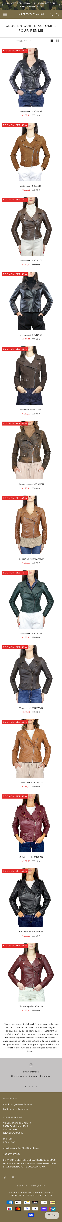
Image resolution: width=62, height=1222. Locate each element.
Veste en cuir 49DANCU (31, 782)
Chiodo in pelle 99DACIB (31, 857)
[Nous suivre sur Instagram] (13, 1177)
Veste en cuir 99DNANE (31, 111)
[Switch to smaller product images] (57, 41)
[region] (31, 1072)
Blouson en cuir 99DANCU (31, 558)
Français (36, 1186)
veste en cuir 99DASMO (31, 409)
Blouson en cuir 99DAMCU (31, 484)
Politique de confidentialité (15, 1109)
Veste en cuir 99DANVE (31, 633)
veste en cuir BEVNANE (31, 335)
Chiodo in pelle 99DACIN (31, 931)
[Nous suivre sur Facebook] (4, 1177)
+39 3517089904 (11, 1154)
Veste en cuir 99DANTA (31, 260)
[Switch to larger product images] (52, 41)
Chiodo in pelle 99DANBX (31, 1006)
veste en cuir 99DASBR (31, 186)
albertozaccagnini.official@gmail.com (20, 1148)
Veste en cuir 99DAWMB (31, 708)
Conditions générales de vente (17, 1104)
